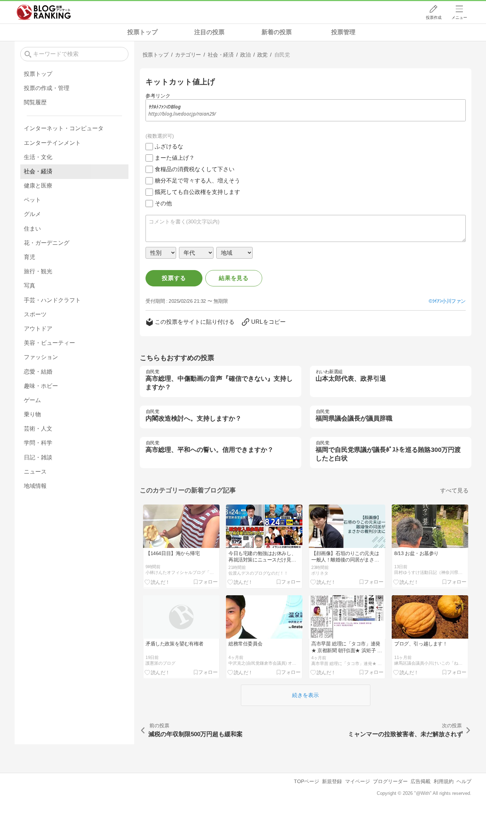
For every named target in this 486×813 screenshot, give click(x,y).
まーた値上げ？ (175, 158)
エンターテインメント (52, 143)
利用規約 (444, 781)
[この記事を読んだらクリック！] (157, 582)
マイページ (357, 781)
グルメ (32, 214)
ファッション (41, 357)
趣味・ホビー (41, 386)
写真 (29, 286)
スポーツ (35, 314)
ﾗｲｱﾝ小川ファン (449, 301)
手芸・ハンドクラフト (52, 300)
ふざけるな (169, 146)
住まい (32, 229)
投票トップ (142, 32)
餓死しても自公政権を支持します (197, 192)
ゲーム (32, 400)
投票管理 (343, 32)
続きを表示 (305, 695)
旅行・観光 (38, 271)
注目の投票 (209, 32)
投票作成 (434, 17)
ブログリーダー (390, 781)
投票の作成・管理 (46, 88)
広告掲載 (420, 781)
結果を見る (234, 278)
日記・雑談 (38, 457)
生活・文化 (38, 157)
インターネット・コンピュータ (64, 128)
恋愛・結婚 (38, 372)
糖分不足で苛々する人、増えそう (197, 181)
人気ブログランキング (44, 12)
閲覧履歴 (35, 102)
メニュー (459, 17)
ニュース (35, 472)
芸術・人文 (38, 429)
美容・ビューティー (49, 343)
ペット (32, 200)
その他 (163, 203)
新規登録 (332, 781)
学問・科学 (38, 443)
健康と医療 (38, 186)
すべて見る (454, 490)
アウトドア (38, 329)
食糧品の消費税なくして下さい (194, 169)
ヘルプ (463, 781)
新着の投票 (277, 32)
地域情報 (35, 486)
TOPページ (306, 781)
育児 (29, 257)
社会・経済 (38, 171)
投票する (174, 278)
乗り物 (32, 414)
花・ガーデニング (46, 243)
